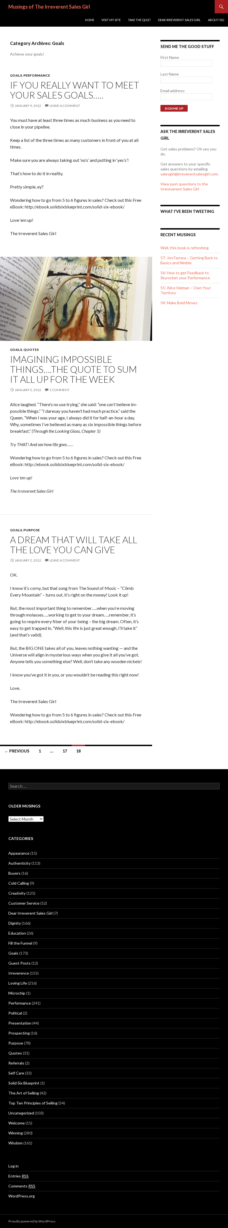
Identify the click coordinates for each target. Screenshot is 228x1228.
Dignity (14, 923)
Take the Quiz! (139, 20)
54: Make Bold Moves (178, 302)
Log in (13, 1166)
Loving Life (17, 983)
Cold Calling (18, 883)
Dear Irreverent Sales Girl (179, 20)
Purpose (31, 530)
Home (89, 20)
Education (17, 933)
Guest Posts (19, 963)
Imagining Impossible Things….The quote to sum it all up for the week (73, 369)
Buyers (14, 873)
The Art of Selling (23, 1093)
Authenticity (19, 863)
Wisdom (15, 1143)
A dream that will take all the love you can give (73, 544)
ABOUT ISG (216, 20)
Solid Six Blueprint (23, 1083)
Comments (21, 1186)
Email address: (172, 90)
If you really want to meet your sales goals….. (74, 89)
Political (15, 1013)
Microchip (16, 993)
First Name (169, 57)
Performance (36, 75)
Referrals (16, 1063)
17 (65, 751)
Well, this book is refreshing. (184, 247)
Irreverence (18, 973)
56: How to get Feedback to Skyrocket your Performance (185, 275)
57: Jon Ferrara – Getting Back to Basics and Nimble (189, 260)
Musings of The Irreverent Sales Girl (49, 7)
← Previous (16, 751)
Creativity (17, 893)
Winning (15, 1133)
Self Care (16, 1073)
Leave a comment (64, 106)
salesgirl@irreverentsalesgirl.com (189, 174)
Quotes (31, 350)
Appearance (18, 853)
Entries (18, 1176)
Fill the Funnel (20, 943)
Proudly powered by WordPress (32, 1221)
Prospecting (19, 1033)
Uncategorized (21, 1113)
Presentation (19, 1023)
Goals (16, 75)
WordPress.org (21, 1196)
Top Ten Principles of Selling (33, 1103)
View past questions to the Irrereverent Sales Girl (184, 186)
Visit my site (111, 20)
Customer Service (23, 903)
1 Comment (59, 390)
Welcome (16, 1123)
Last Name (169, 74)
